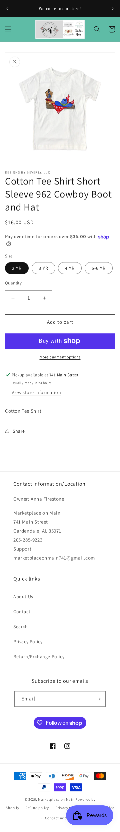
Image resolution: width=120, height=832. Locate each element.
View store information (36, 392)
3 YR (43, 268)
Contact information (63, 818)
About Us (23, 597)
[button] (8, 29)
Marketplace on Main (56, 799)
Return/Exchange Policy (38, 656)
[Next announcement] (112, 8)
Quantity (13, 283)
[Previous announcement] (7, 8)
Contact (21, 612)
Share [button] (19, 431)
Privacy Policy (27, 641)
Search (20, 626)
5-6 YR (99, 268)
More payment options (60, 356)
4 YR (70, 268)
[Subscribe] (98, 699)
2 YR (17, 268)
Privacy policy (67, 807)
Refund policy (37, 807)
